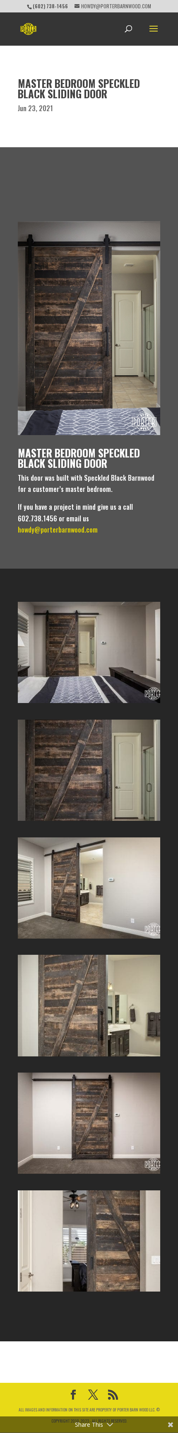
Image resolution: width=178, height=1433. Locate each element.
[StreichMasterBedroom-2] (89, 821)
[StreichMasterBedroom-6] (89, 1292)
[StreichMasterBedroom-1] (89, 703)
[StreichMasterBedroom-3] (89, 939)
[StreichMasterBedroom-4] (89, 1056)
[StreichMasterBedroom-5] (89, 1174)
